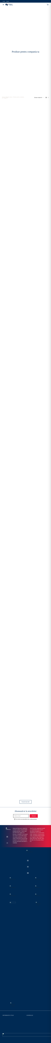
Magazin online (9, 97)
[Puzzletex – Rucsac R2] (25, 528)
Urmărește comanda (6, 1025)
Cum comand (5, 1018)
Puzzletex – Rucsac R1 (8, 578)
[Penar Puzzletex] (42, 315)
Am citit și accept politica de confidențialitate (26, 819)
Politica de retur (6, 1023)
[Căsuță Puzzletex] (9, 140)
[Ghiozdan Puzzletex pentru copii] (25, 140)
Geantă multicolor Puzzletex (25, 123)
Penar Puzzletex (41, 366)
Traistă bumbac (8, 123)
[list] (48, 97)
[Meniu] (3, 4)
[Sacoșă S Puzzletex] (25, 634)
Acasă (4, 1)
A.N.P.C (28, 1025)
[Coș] (47, 4)
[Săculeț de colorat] (9, 170)
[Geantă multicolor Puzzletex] (25, 110)
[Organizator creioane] (25, 315)
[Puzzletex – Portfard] (25, 422)
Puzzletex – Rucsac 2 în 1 (41, 791)
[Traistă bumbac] (9, 110)
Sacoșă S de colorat (41, 259)
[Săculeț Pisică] (9, 741)
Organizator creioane (24, 366)
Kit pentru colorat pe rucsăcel (41, 152)
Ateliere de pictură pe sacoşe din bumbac (34, 1020)
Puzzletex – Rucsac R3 (41, 578)
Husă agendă (41, 123)
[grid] (46, 97)
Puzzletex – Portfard (24, 472)
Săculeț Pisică (8, 791)
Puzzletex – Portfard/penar (41, 472)
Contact (7, 1)
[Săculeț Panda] (42, 634)
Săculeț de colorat (8, 182)
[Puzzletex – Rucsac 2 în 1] (42, 741)
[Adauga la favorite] (15, 123)
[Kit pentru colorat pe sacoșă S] (25, 170)
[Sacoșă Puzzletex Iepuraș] (9, 634)
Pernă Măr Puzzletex (8, 472)
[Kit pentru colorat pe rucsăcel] (42, 140)
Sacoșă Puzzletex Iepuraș (8, 685)
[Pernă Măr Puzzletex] (9, 422)
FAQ (27, 1023)
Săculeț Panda (41, 685)
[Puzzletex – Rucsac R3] (42, 528)
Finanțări (28, 1018)
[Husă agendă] (42, 110)
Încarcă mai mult (25, 801)
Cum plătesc (5, 1020)
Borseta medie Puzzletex (25, 791)
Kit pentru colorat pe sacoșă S (24, 182)
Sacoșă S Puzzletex (25, 685)
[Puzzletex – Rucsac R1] (9, 528)
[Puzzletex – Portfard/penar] (42, 422)
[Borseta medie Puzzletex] (25, 741)
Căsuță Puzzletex (8, 152)
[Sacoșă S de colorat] (42, 209)
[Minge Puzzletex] (9, 315)
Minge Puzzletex (8, 366)
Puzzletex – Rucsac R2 (24, 578)
